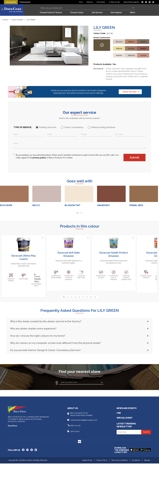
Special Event (125, 418)
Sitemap (147, 460)
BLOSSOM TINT (72, 205)
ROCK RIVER (6, 205)
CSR (119, 413)
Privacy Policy (102, 460)
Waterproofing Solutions (103, 127)
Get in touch (75, 431)
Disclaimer (136, 460)
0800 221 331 (115, 2)
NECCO (36, 205)
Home (5, 19)
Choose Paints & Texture (51, 12)
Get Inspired (116, 12)
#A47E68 (131, 48)
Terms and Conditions (119, 460)
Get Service (97, 12)
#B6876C (131, 41)
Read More (12, 426)
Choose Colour (77, 12)
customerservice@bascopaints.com (83, 420)
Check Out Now (129, 92)
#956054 (143, 48)
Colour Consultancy (73, 127)
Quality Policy (87, 460)
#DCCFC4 (119, 41)
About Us (89, 2)
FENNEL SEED (136, 205)
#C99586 (143, 55)
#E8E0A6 (119, 48)
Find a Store (101, 2)
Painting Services (47, 127)
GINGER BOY (103, 205)
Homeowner (11, 2)
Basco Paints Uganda (131, 2)
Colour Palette (17, 20)
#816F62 (143, 41)
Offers (132, 12)
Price (81, 2)
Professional (25, 2)
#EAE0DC (119, 55)
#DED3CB (131, 55)
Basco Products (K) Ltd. (81, 414)
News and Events (126, 408)
